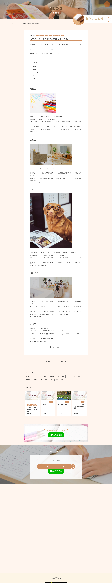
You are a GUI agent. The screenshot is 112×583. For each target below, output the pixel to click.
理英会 (35, 66)
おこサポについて (40, 35)
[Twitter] (54, 347)
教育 (41, 379)
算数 (46, 379)
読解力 (62, 379)
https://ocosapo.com (35, 316)
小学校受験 (28, 379)
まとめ (35, 78)
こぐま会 (35, 72)
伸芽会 (35, 69)
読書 (57, 379)
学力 (54, 35)
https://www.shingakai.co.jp (37, 182)
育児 (62, 35)
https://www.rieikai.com (36, 132)
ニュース (38, 376)
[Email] (58, 347)
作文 (58, 376)
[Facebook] (50, 347)
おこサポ (35, 75)
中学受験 (52, 376)
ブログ (46, 35)
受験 (50, 35)
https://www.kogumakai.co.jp (38, 265)
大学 (68, 376)
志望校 (58, 35)
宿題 (79, 376)
